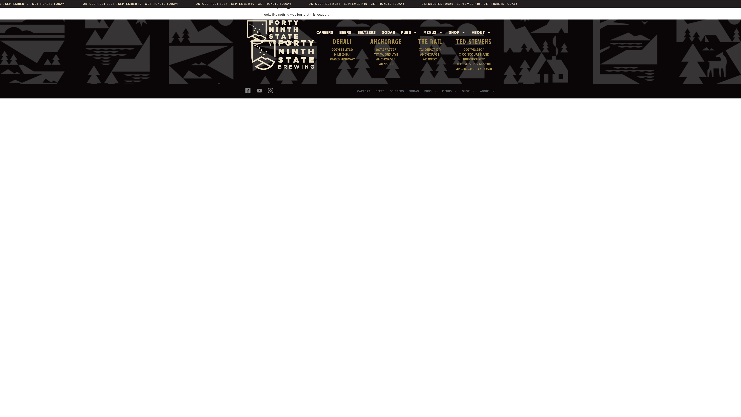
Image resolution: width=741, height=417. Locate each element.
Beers (345, 32)
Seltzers (367, 32)
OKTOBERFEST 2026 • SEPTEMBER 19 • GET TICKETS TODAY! (115, 3)
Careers (324, 32)
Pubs (406, 32)
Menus (430, 32)
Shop (454, 32)
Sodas (388, 32)
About (478, 32)
